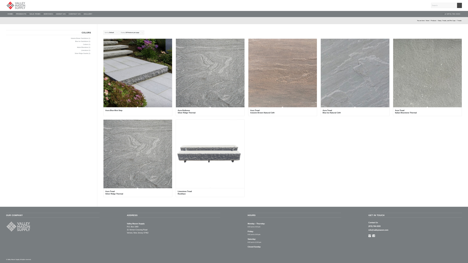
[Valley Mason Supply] (16, 5)
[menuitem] (10, 14)
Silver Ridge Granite (81, 53)
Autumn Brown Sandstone (79, 38)
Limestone (84, 50)
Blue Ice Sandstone (81, 41)
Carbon (85, 44)
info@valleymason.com (378, 230)
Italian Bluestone (82, 47)
